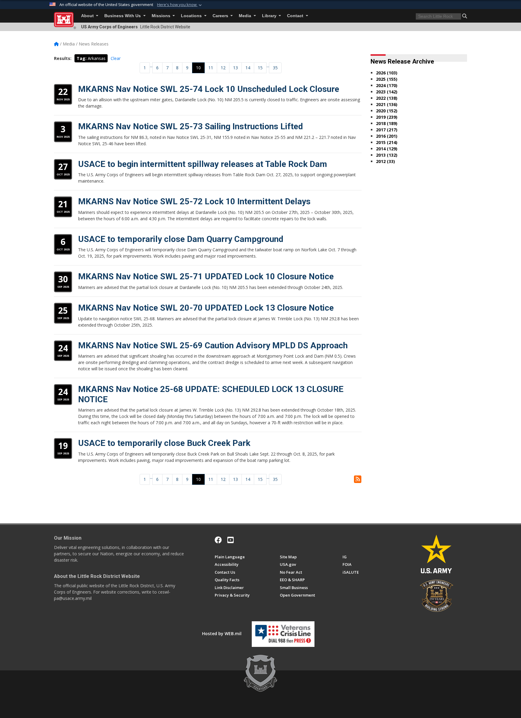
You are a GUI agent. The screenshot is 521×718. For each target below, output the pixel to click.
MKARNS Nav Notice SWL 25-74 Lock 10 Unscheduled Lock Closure (208, 89)
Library (270, 16)
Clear (116, 58)
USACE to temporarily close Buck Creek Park (164, 443)
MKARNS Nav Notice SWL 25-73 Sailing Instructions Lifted (190, 126)
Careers (221, 16)
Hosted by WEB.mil (222, 633)
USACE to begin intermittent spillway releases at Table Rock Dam (202, 164)
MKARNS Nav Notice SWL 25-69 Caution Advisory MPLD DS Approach (213, 345)
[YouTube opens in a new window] (230, 540)
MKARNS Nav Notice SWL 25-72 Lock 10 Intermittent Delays (194, 201)
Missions (162, 16)
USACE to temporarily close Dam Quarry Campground (180, 239)
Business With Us (123, 16)
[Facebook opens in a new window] (218, 540)
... (151, 65)
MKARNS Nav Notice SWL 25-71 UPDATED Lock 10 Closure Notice (206, 276)
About (88, 16)
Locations (192, 16)
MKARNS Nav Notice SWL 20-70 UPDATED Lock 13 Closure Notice (206, 308)
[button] (180, 5)
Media (245, 16)
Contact (296, 16)
